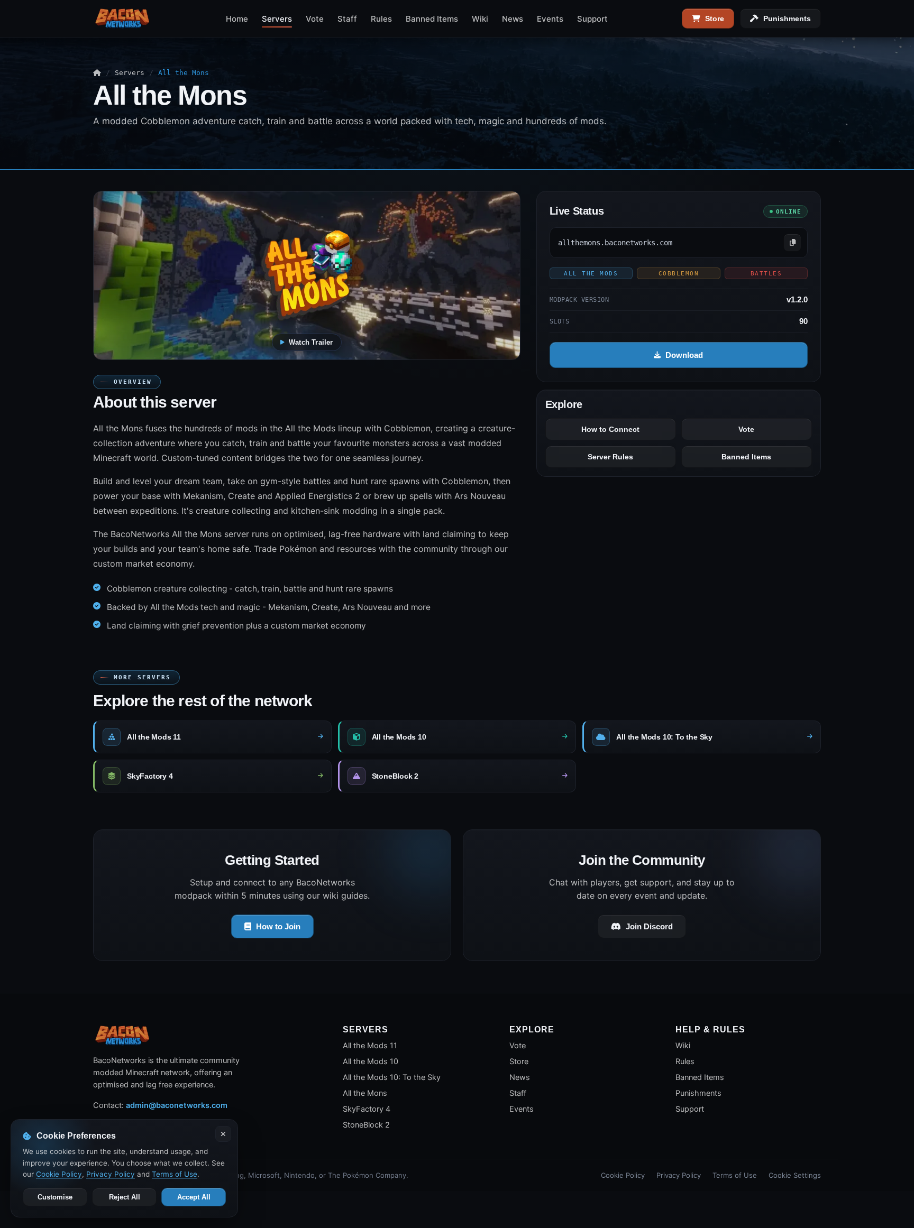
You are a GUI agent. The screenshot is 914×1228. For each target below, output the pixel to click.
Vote (315, 19)
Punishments (787, 18)
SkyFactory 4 (366, 1109)
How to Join (278, 926)
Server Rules (610, 457)
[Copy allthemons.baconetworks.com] (792, 243)
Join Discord (649, 926)
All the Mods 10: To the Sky (392, 1077)
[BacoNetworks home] (122, 18)
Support (592, 19)
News (512, 19)
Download (684, 354)
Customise (55, 1197)
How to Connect (610, 429)
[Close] (223, 1134)
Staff (347, 19)
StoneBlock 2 (366, 1125)
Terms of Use (734, 1175)
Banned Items (432, 19)
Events (550, 19)
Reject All (124, 1197)
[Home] (97, 73)
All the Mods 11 (370, 1045)
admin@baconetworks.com (176, 1105)
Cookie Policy (623, 1175)
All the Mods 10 (370, 1061)
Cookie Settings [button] (795, 1175)
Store (714, 18)
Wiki (480, 19)
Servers (277, 19)
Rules (381, 19)
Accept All (194, 1197)
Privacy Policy (678, 1175)
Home (237, 19)
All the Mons (365, 1093)
